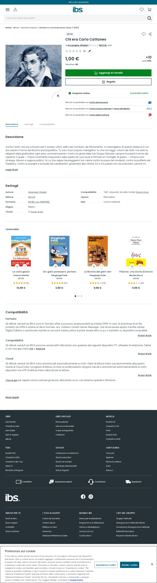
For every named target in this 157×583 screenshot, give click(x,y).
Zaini (108, 466)
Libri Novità (10, 422)
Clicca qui (11, 380)
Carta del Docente (98, 102)
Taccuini (110, 453)
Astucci (109, 470)
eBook (8, 439)
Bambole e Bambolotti (66, 466)
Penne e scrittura (113, 461)
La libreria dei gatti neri (97, 271)
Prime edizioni (62, 422)
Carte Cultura (48, 522)
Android (40, 348)
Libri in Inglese (12, 434)
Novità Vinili (111, 434)
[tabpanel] (21, 263)
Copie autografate (64, 430)
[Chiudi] (152, 564)
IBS (76, 64)
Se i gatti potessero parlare (59, 271)
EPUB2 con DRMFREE (39, 202)
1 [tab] (75, 296)
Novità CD (110, 422)
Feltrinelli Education (125, 531)
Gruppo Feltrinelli (124, 518)
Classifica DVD (12, 457)
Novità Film (11, 453)
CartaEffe (10, 527)
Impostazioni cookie (106, 564)
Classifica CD (112, 426)
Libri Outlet (10, 430)
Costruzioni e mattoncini (67, 453)
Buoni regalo (11, 522)
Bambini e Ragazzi (14, 470)
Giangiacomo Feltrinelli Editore (130, 522)
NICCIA (103, 45)
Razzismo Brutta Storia (127, 535)
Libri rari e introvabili (65, 426)
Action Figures (62, 470)
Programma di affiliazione (91, 522)
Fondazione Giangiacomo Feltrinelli (132, 527)
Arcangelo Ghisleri (78, 45)
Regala (110, 81)
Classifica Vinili (113, 439)
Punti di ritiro (11, 518)
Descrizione (12, 124)
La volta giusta (21, 271)
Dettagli (28, 124)
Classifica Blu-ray (14, 461)
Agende (109, 457)
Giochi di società (64, 461)
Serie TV (9, 466)
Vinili (108, 430)
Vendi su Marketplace (89, 527)
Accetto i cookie (129, 564)
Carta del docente (51, 518)
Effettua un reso (49, 527)
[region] (78, 564)
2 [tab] (78, 296)
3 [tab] (81, 296)
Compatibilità (47, 124)
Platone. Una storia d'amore (136, 271)
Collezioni (60, 434)
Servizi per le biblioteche (90, 518)
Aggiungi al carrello (110, 72)
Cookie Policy (76, 579)
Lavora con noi (86, 531)
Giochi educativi (63, 457)
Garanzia (46, 531)
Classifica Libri (12, 426)
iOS (31, 348)
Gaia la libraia (12, 531)
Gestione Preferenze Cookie (54, 535)
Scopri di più (37, 212)
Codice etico (85, 535)
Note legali (12, 397)
